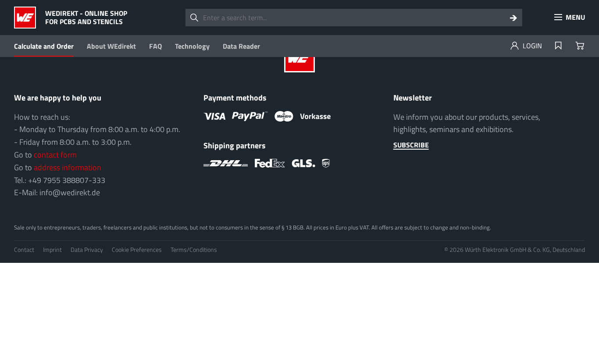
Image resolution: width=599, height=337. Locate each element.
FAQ (155, 46)
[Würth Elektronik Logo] (27, 18)
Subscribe (411, 145)
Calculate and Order (44, 46)
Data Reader (241, 46)
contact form (55, 155)
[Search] (513, 17)
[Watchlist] (558, 46)
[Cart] (579, 46)
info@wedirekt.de (69, 192)
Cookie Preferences (137, 249)
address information (67, 167)
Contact (24, 249)
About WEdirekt (111, 46)
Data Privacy (87, 249)
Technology (192, 46)
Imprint (52, 249)
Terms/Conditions (194, 249)
